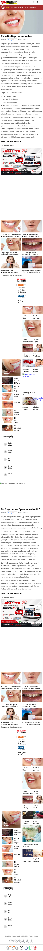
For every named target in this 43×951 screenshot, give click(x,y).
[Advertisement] (21, 197)
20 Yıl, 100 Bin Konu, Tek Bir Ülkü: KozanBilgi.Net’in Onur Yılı (23, 7)
